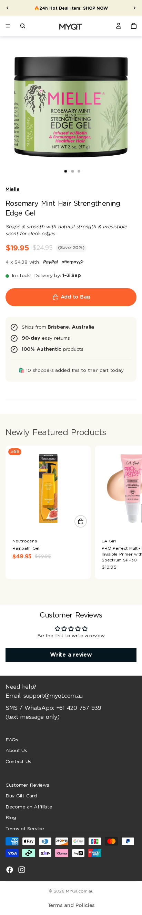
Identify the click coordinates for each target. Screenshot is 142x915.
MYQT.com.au (79, 891)
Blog (11, 817)
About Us (16, 750)
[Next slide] (134, 8)
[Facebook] (10, 869)
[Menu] (8, 26)
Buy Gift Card (21, 796)
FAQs (12, 739)
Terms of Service (25, 828)
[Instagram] (22, 869)
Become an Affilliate (29, 807)
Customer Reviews (27, 785)
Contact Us (18, 761)
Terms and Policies (71, 905)
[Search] (22, 26)
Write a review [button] (71, 655)
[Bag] (133, 26)
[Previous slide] (7, 8)
